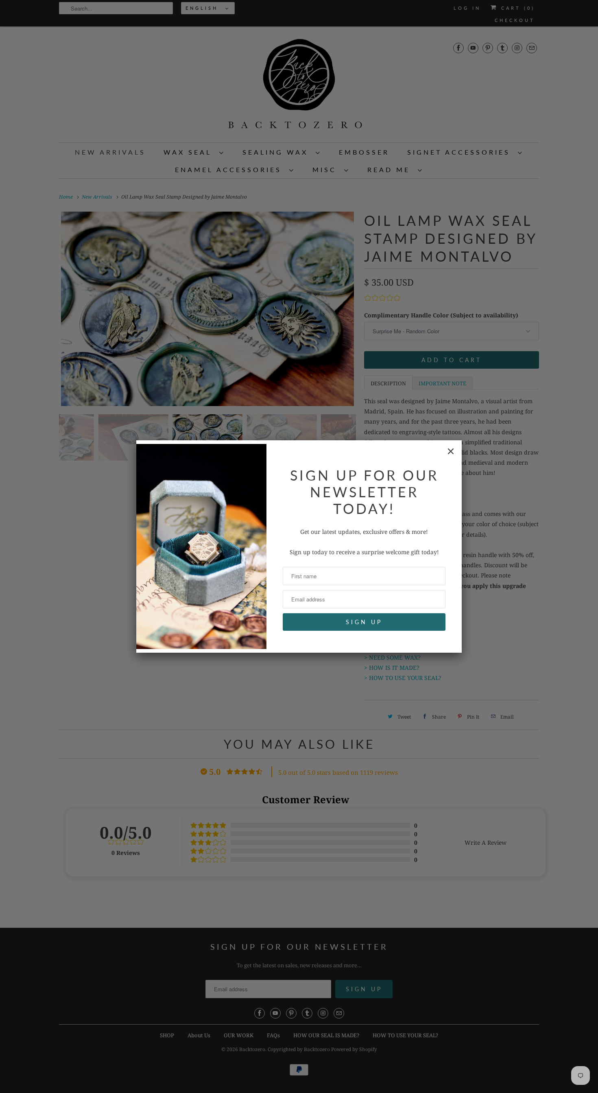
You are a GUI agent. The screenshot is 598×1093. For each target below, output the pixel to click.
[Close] (451, 451)
